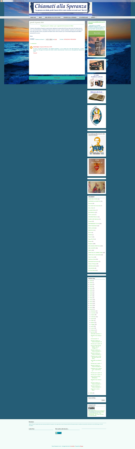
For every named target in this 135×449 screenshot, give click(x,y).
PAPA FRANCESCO (92, 225)
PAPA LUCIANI (91, 228)
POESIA (90, 234)
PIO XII (90, 232)
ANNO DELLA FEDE (92, 199)
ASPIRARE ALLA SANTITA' (94, 201)
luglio (92, 320)
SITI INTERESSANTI (83, 17)
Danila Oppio (36, 46)
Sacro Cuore (91, 257)
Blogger (81, 446)
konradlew (72, 446)
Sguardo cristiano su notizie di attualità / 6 (96, 366)
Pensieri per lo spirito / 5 (96, 374)
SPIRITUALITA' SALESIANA (94, 254)
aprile (92, 326)
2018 (91, 294)
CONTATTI (93, 17)
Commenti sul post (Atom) (59, 82)
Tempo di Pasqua (92, 263)
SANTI (89, 250)
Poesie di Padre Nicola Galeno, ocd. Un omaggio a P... (96, 347)
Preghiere (90, 243)
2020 (91, 290)
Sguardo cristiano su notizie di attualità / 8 (96, 353)
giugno (92, 322)
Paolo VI (90, 236)
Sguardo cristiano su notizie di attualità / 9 (96, 350)
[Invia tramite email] (46, 39)
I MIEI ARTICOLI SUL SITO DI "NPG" (53, 17)
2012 (91, 305)
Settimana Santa (92, 259)
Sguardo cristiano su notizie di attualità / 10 (96, 341)
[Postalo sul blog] (47, 39)
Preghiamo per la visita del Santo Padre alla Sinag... (96, 357)
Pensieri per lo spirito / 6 (96, 372)
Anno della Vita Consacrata (94, 205)
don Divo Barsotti (92, 270)
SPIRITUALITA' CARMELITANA (95, 252)
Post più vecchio (80, 77)
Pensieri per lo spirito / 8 (96, 343)
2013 (91, 303)
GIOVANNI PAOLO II (93, 216)
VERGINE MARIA (92, 266)
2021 (91, 288)
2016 (91, 297)
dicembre (93, 311)
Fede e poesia (91, 214)
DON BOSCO (91, 212)
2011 (91, 307)
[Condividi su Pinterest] (51, 39)
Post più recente (34, 77)
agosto (92, 318)
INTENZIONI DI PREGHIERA (70, 39)
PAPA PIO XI (91, 230)
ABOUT (40, 17)
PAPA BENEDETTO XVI (93, 223)
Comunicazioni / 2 (95, 338)
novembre (93, 312)
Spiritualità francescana (93, 261)
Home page (57, 77)
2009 (91, 393)
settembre (93, 316)
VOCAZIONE (91, 268)
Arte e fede (90, 207)
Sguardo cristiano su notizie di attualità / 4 (96, 383)
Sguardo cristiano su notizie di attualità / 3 (96, 386)
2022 (91, 286)
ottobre (93, 314)
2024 (91, 282)
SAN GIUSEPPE (92, 248)
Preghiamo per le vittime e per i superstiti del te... (96, 369)
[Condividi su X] (49, 39)
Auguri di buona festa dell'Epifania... (95, 377)
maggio (93, 324)
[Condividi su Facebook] (50, 39)
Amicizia (90, 203)
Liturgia (90, 221)
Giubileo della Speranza (93, 219)
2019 (91, 292)
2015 (91, 299)
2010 (91, 309)
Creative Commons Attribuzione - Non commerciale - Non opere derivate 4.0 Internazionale (96, 413)
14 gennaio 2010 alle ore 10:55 (46, 46)
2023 (91, 284)
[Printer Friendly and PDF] (32, 39)
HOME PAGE (33, 17)
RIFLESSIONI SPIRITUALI (94, 245)
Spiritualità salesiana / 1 (96, 333)
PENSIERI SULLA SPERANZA (69, 17)
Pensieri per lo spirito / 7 (96, 363)
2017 (91, 295)
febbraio (93, 330)
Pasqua (90, 241)
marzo (92, 328)
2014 (91, 301)
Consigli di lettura (92, 210)
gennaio (93, 332)
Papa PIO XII (91, 239)
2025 (91, 280)
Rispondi (35, 53)
